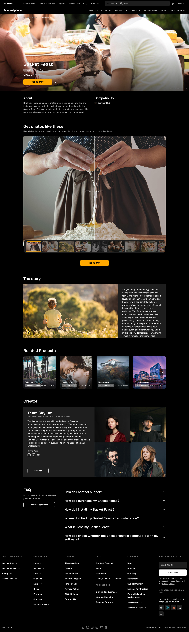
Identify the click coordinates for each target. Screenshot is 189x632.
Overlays (39, 578)
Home (26, 17)
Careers (68, 568)
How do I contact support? (115, 492)
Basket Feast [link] (47, 17)
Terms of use (71, 583)
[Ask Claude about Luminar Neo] (173, 607)
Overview (93, 10)
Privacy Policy (72, 589)
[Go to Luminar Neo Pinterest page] (106, 627)
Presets (35, 17)
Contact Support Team (39, 505)
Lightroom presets (33, 385)
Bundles (39, 568)
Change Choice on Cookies (108, 578)
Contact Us (70, 599)
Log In (181, 3)
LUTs (37, 573)
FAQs (98, 568)
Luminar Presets (142, 385)
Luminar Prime (150, 10)
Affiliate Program (73, 578)
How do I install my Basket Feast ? (115, 509)
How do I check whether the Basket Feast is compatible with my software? (115, 537)
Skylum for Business (106, 592)
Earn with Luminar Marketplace (136, 596)
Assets (106, 10)
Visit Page (38, 471)
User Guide (101, 573)
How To (131, 568)
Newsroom (132, 578)
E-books (37, 594)
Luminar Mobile (11, 568)
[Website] (38, 454)
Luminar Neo (29, 3)
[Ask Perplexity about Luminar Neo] (167, 607)
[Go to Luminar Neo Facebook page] (83, 627)
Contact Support (104, 563)
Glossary (131, 573)
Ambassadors (71, 573)
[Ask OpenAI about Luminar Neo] (161, 607)
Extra (136, 10)
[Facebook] (29, 454)
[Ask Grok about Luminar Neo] (179, 607)
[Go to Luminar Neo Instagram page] (87, 627)
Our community (135, 583)
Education (121, 10)
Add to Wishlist (39, 369)
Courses (37, 599)
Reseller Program (104, 602)
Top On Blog (135, 602)
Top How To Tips (137, 607)
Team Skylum (40, 70)
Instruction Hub (178, 10)
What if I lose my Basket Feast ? (115, 527)
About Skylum (72, 563)
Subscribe (173, 572)
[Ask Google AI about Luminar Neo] (161, 613)
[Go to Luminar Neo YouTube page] (97, 627)
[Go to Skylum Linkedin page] (92, 627)
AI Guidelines (71, 594)
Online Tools (9, 578)
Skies (36, 589)
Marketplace (74, 3)
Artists (164, 10)
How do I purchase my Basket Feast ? (115, 501)
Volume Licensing (104, 597)
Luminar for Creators (137, 589)
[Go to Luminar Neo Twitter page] (101, 627)
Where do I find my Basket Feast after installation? (115, 518)
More (95, 3)
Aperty (62, 3)
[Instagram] (33, 454)
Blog (85, 3)
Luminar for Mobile (46, 3)
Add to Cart (37, 82)
